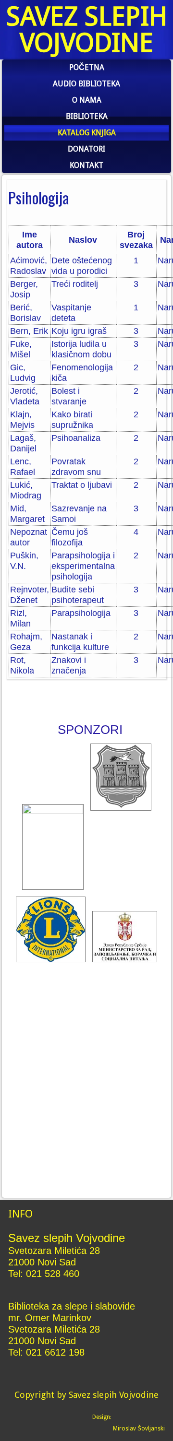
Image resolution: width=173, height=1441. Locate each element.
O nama (86, 100)
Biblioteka (87, 116)
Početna (86, 67)
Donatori (86, 149)
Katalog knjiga (87, 132)
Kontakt (86, 165)
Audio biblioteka (86, 83)
